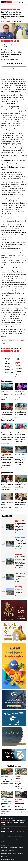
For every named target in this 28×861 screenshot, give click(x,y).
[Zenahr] (15, 831)
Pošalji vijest (21, 839)
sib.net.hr (21, 847)
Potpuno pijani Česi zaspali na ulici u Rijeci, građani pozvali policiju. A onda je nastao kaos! (20, 526)
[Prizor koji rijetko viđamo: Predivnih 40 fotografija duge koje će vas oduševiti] (21, 478)
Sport (14, 820)
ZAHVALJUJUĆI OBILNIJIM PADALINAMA (7, 777)
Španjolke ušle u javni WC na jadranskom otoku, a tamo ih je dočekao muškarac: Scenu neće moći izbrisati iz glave (7, 461)
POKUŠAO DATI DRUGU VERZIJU (6, 455)
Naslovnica (4, 818)
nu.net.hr (14, 853)
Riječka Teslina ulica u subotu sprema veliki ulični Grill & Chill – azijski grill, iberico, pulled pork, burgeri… (20, 459)
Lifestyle (9, 822)
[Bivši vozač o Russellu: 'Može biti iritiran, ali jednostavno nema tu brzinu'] (7, 406)
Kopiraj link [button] (18, 41)
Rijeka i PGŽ (18, 465)
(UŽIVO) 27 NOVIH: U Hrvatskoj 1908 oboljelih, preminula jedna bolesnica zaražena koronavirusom (9, 367)
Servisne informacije (5, 839)
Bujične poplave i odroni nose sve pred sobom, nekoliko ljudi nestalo (20, 413)
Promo (3, 824)
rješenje (22, 340)
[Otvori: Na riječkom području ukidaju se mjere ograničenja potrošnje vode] (7, 771)
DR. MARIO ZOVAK (17, 363)
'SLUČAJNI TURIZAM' (20, 431)
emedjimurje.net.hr (4, 847)
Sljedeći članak (25, 367)
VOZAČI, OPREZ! (18, 586)
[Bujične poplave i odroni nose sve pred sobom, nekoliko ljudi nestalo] (21, 406)
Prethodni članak (2, 367)
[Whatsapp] (11, 41)
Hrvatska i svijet (5, 443)
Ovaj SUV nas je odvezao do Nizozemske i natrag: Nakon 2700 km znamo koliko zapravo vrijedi (7, 395)
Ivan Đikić (4, 340)
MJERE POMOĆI (18, 776)
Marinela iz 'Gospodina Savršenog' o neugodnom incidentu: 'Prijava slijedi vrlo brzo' (7, 486)
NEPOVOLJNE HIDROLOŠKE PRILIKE (6, 800)
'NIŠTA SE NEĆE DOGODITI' (18, 800)
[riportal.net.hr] (4, 856)
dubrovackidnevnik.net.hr (6, 853)
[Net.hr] (3, 831)
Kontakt (2, 841)
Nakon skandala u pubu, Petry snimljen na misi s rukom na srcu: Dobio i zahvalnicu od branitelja (20, 505)
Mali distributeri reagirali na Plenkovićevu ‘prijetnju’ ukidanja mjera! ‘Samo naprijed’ (21, 806)
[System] (17, 2)
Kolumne (22, 822)
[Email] (15, 41)
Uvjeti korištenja (14, 839)
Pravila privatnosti (18, 836)
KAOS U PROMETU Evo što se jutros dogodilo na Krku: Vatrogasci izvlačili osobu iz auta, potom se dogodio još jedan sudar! (20, 560)
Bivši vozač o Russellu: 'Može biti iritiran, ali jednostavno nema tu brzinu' (7, 413)
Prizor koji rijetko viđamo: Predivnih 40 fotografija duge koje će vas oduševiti (20, 485)
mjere (17, 340)
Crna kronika (19, 533)
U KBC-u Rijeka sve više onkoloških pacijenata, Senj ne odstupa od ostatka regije (20, 576)
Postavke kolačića (9, 836)
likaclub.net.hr (21, 853)
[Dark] (19, 2)
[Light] (14, 2)
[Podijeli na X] (5, 41)
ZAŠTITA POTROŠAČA (6, 431)
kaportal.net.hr (4, 850)
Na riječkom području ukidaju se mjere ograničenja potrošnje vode (7, 782)
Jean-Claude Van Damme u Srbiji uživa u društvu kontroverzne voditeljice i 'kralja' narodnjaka (7, 505)
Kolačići (2, 836)
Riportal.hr (5, 21)
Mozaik (3, 822)
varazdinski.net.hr (13, 847)
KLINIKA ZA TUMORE (19, 572)
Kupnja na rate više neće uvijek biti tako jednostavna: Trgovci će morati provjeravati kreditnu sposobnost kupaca (7, 437)
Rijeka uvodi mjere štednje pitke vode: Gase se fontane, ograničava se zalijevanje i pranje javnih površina (6, 807)
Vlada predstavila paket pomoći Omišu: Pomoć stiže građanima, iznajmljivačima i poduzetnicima (20, 782)
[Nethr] (22, 831)
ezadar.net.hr (11, 850)
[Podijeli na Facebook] (2, 41)
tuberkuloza (4, 343)
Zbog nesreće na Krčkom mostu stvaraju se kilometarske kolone (19, 590)
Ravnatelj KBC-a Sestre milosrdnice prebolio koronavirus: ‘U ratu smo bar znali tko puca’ (19, 371)
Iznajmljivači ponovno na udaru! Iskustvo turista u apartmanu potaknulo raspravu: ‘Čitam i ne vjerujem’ (20, 436)
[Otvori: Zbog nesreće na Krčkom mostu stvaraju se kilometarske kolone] (10, 591)
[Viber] (8, 41)
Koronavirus (11, 340)
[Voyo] (9, 831)
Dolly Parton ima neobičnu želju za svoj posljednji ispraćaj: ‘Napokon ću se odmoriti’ (20, 394)
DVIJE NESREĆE (18, 555)
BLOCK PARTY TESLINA (20, 454)
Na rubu (16, 822)
